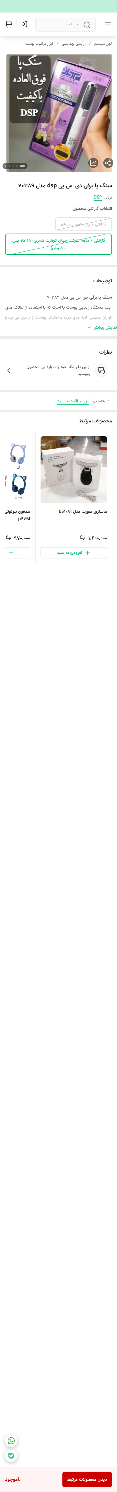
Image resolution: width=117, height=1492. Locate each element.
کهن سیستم (103, 44)
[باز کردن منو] (107, 24)
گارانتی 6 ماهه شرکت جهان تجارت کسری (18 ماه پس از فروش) (58, 244)
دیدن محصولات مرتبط (87, 1479)
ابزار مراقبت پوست (39, 44)
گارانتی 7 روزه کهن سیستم (83, 224)
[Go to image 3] (13, 166)
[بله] (11, 1455)
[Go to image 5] (5, 166)
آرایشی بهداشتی (73, 44)
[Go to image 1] (22, 166)
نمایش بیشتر (105, 327)
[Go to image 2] (16, 166)
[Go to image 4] (9, 166)
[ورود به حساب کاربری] (25, 24)
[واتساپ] (11, 1440)
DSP (98, 197)
